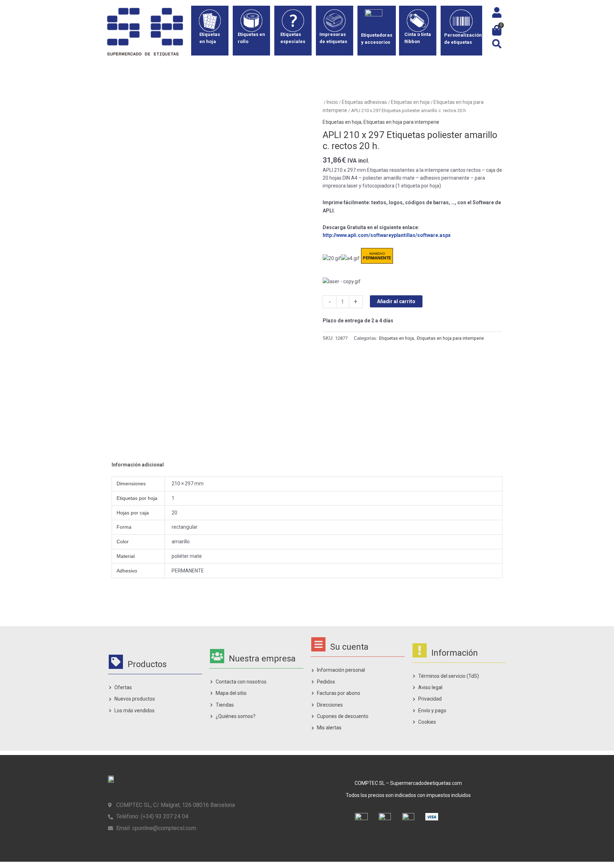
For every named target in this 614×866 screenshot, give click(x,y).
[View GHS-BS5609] (234, 405)
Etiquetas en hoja (410, 102)
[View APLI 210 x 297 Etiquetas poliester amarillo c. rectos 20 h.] (134, 405)
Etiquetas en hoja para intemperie (401, 122)
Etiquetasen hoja (209, 38)
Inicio (332, 102)
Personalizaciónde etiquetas (463, 38)
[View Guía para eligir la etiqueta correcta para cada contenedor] (284, 405)
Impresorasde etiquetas (333, 38)
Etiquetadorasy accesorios (376, 38)
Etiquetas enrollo (251, 38)
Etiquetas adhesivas (364, 102)
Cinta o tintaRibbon (417, 38)
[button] (496, 44)
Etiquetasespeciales (292, 38)
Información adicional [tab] (138, 465)
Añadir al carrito (396, 301)
